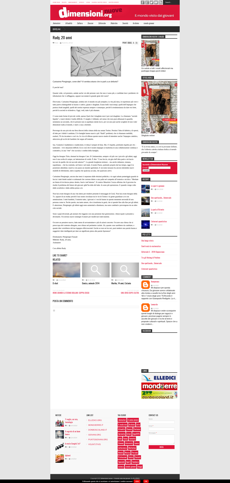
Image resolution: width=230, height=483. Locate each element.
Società (137, 457)
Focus (125, 438)
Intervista (128, 443)
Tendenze (135, 461)
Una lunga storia (147, 240)
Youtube (156, 2)
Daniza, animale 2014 (90, 283)
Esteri (129, 433)
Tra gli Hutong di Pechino (150, 257)
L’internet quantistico (159, 221)
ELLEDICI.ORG (95, 420)
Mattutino (132, 447)
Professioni (122, 457)
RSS (160, 2)
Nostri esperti (114, 2)
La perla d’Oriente (157, 209)
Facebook (143, 2)
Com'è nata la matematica (151, 246)
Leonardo (154, 304)
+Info (137, 481)
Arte (138, 424)
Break (57, 29)
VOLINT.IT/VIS (94, 444)
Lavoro (136, 443)
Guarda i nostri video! (99, 2)
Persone (135, 452)
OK (146, 481)
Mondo (120, 452)
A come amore (133, 419)
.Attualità (68, 23)
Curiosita (121, 433)
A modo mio (122, 424)
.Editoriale (102, 23)
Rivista (64, 2)
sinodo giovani (149, 23)
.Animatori (56, 23)
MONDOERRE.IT (95, 425)
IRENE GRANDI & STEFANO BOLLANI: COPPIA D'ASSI (71, 292)
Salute (130, 457)
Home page (56, 2)
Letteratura (122, 447)
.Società (125, 23)
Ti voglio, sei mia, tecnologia (71, 421)
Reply (56, 43)
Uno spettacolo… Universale (161, 197)
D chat (55, 283)
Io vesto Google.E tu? (72, 443)
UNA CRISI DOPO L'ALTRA (130, 292)
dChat (71, 43)
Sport (128, 461)
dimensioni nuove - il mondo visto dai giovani (115, 478)
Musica (127, 452)
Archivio (136, 23)
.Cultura (80, 23)
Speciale (121, 461)
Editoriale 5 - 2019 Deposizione (152, 251)
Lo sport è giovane (157, 185)
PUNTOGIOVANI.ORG (98, 440)
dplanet (68, 455)
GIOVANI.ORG (94, 435)
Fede (120, 438)
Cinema (129, 429)
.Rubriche (113, 23)
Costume (137, 429)
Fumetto (132, 438)
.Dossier (90, 23)
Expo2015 (136, 433)
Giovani (121, 443)
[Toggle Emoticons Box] (54, 310)
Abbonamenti (72, 2)
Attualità (121, 429)
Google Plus (147, 2)
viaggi (140, 466)
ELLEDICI (136, 478)
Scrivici (81, 2)
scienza (121, 466)
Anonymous (155, 281)
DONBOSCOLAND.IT (97, 430)
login (88, 2)
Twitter (151, 2)
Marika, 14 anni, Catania (121, 283)
